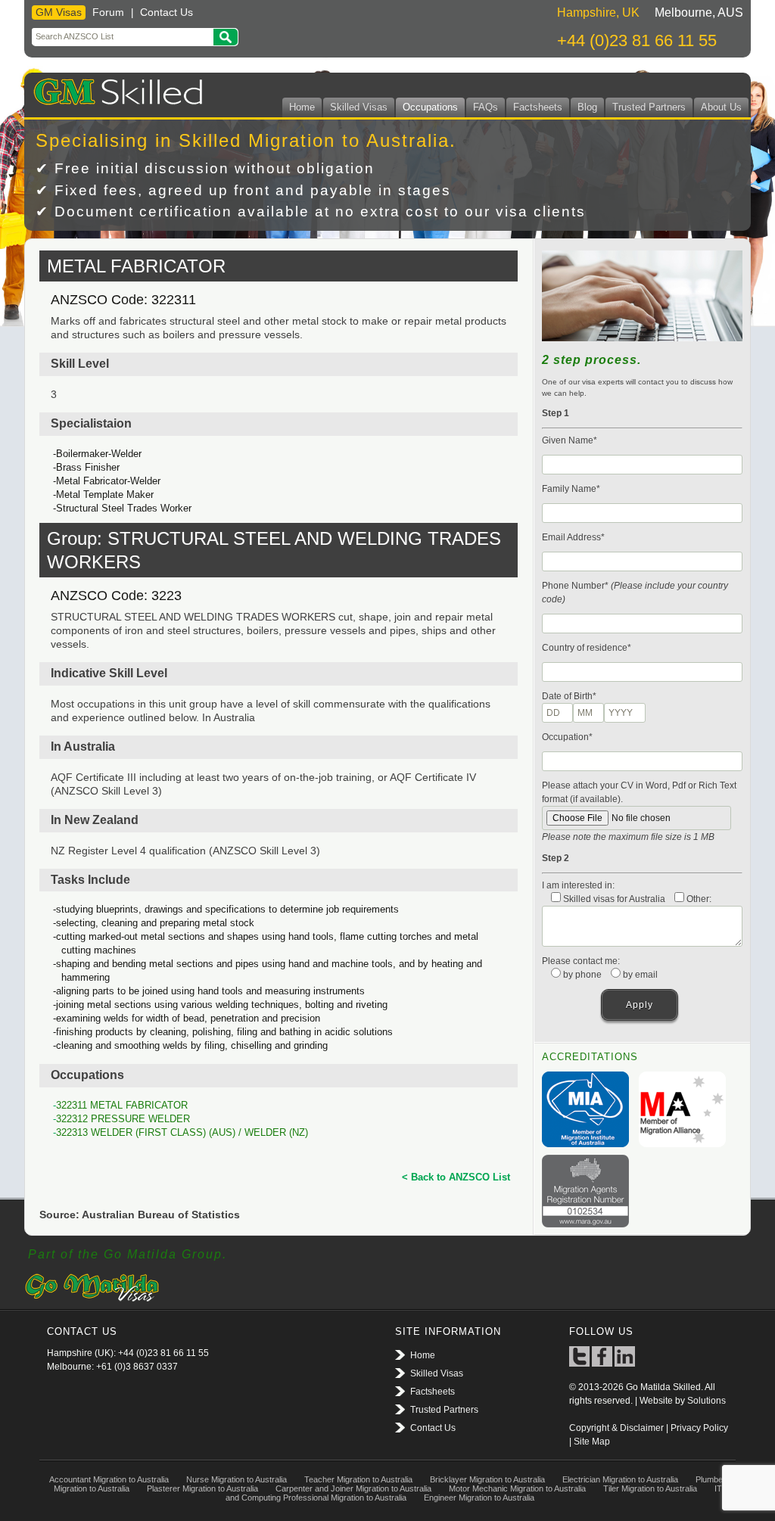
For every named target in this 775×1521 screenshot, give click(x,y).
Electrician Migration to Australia (620, 1479)
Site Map (592, 1441)
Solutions (706, 1400)
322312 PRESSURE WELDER (123, 1118)
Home (302, 107)
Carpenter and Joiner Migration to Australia (353, 1488)
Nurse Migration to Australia (236, 1479)
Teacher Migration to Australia (358, 1479)
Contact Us (166, 12)
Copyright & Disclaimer (616, 1428)
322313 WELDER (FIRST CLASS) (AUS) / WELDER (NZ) (182, 1132)
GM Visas (59, 12)
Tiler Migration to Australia (650, 1488)
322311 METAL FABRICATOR (122, 1105)
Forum (108, 12)
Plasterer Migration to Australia (202, 1488)
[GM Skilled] (114, 89)
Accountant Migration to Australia (109, 1479)
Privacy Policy (699, 1428)
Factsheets (537, 107)
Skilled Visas (359, 107)
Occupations (430, 107)
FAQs (485, 107)
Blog (587, 107)
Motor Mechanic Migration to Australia (517, 1488)
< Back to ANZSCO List (456, 1177)
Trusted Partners (649, 107)
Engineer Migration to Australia (479, 1497)
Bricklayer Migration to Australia (487, 1479)
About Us (721, 107)
